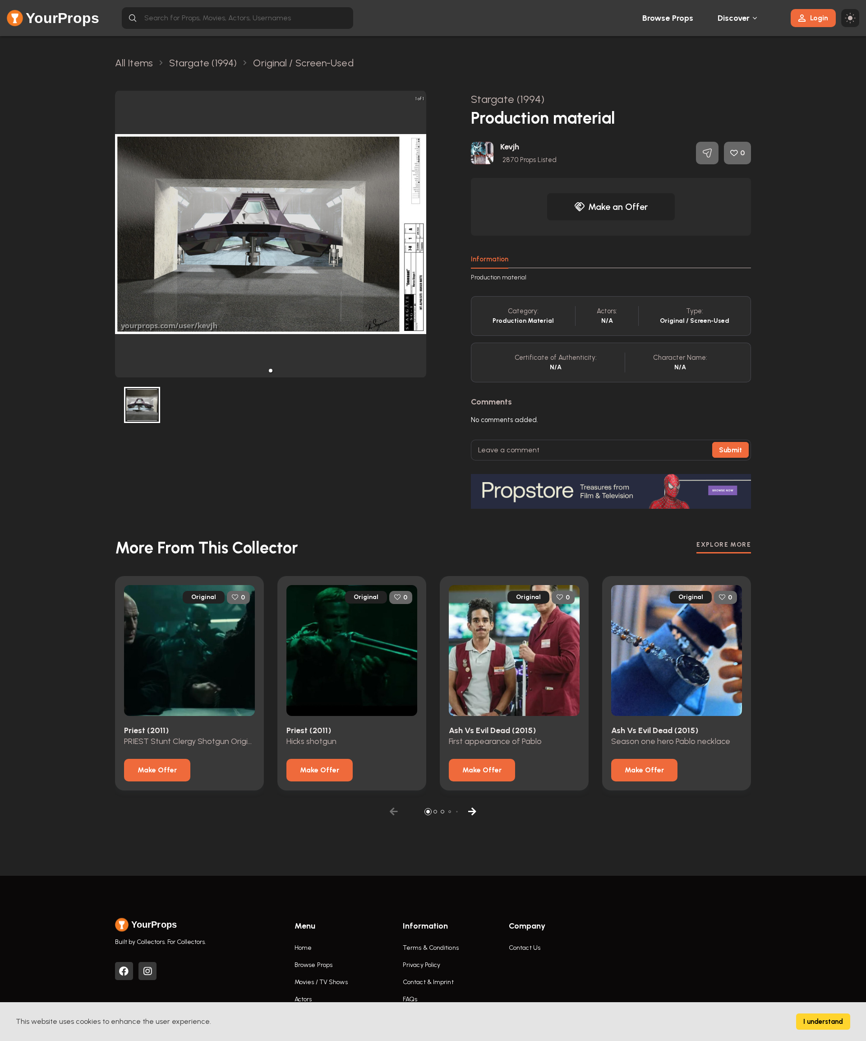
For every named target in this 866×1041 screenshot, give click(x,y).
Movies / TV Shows (321, 982)
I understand (823, 1022)
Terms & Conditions (431, 948)
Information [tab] (489, 259)
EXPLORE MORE (723, 544)
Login (819, 18)
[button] (270, 370)
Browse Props (667, 18)
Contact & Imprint (428, 982)
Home (303, 948)
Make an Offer (618, 206)
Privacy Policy (421, 965)
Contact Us (524, 948)
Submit (730, 450)
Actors (303, 999)
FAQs (410, 999)
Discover (734, 18)
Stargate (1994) (508, 99)
